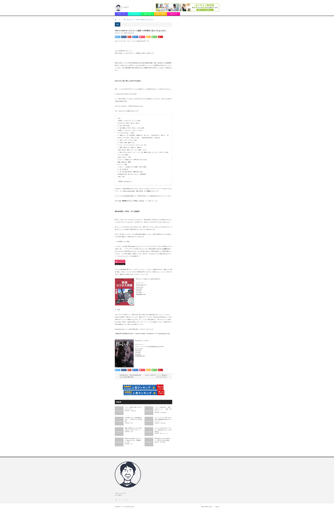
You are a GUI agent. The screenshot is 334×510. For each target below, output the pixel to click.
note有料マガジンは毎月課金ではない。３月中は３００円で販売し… (133, 419)
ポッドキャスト (134, 14)
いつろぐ (123, 506)
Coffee (132, 410)
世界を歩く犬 (173, 14)
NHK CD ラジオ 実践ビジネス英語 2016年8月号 (148, 279)
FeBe (143, 251)
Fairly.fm (217, 506)
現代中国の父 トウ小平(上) (141, 340)
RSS (126, 500)
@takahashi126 (141, 41)
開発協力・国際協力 (160, 14)
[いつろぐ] (122, 7)
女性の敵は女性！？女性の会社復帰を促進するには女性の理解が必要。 (130, 376)
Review (164, 412)
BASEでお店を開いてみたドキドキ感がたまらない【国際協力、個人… (133, 440)
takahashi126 (131, 33)
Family (163, 442)
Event (164, 423)
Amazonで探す (139, 287)
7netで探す (138, 290)
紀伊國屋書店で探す (141, 294)
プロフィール (121, 14)
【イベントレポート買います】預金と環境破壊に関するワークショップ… (163, 419)
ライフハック (165, 433)
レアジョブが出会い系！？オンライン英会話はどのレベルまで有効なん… (163, 429)
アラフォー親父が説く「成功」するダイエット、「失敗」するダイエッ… (163, 409)
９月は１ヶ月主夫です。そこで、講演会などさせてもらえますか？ (156, 376)
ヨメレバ (143, 282)
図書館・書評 (147, 14)
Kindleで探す (139, 289)
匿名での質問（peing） (207, 506)
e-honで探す (139, 292)
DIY (122, 33)
